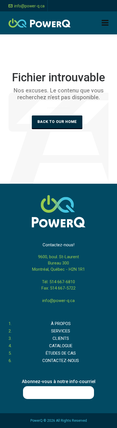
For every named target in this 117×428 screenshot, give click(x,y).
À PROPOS (61, 323)
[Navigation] (105, 23)
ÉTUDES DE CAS (61, 353)
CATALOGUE (60, 345)
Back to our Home (57, 121)
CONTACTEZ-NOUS (60, 360)
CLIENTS (61, 338)
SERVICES (60, 331)
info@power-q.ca (29, 6)
